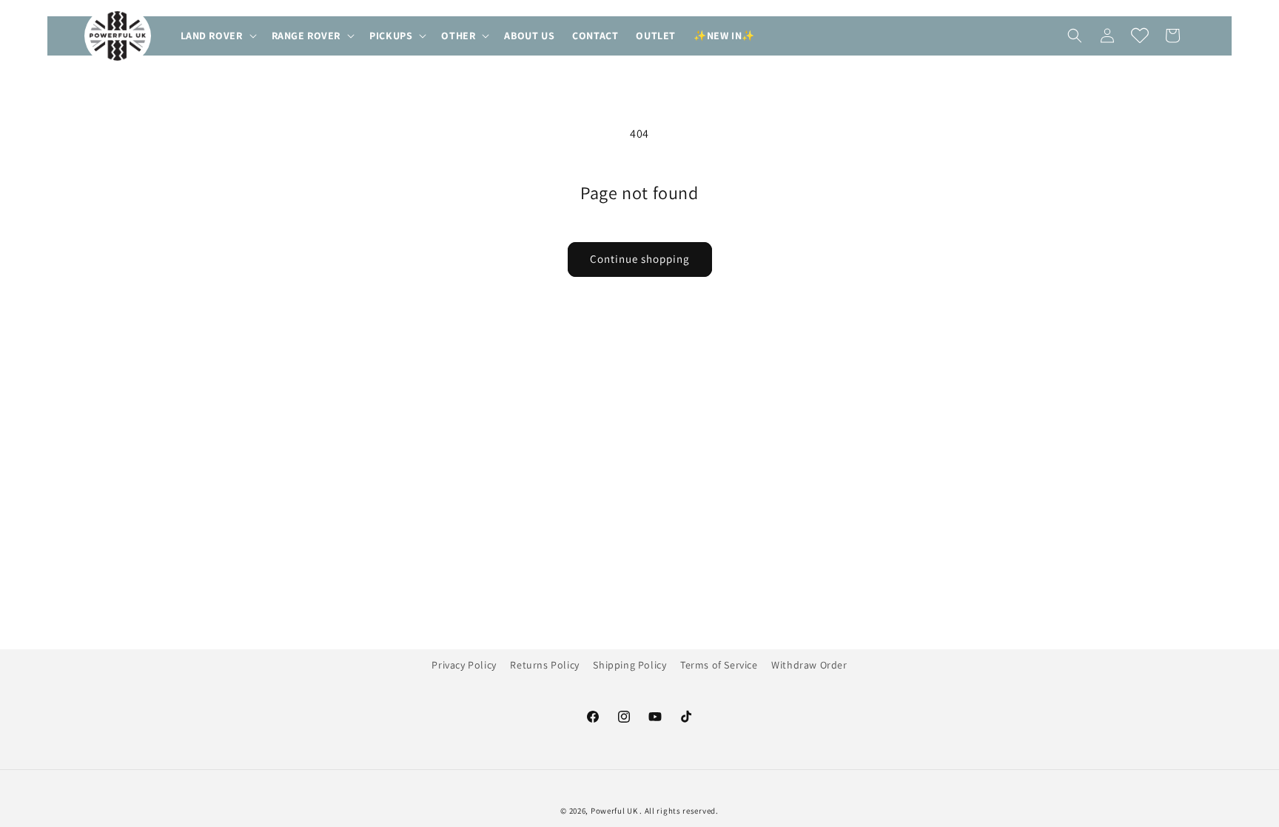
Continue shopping (640, 259)
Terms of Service (719, 665)
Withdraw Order (809, 665)
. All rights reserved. (679, 811)
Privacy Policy (464, 665)
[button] (217, 35)
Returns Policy (544, 665)
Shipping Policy (629, 665)
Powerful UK (615, 811)
